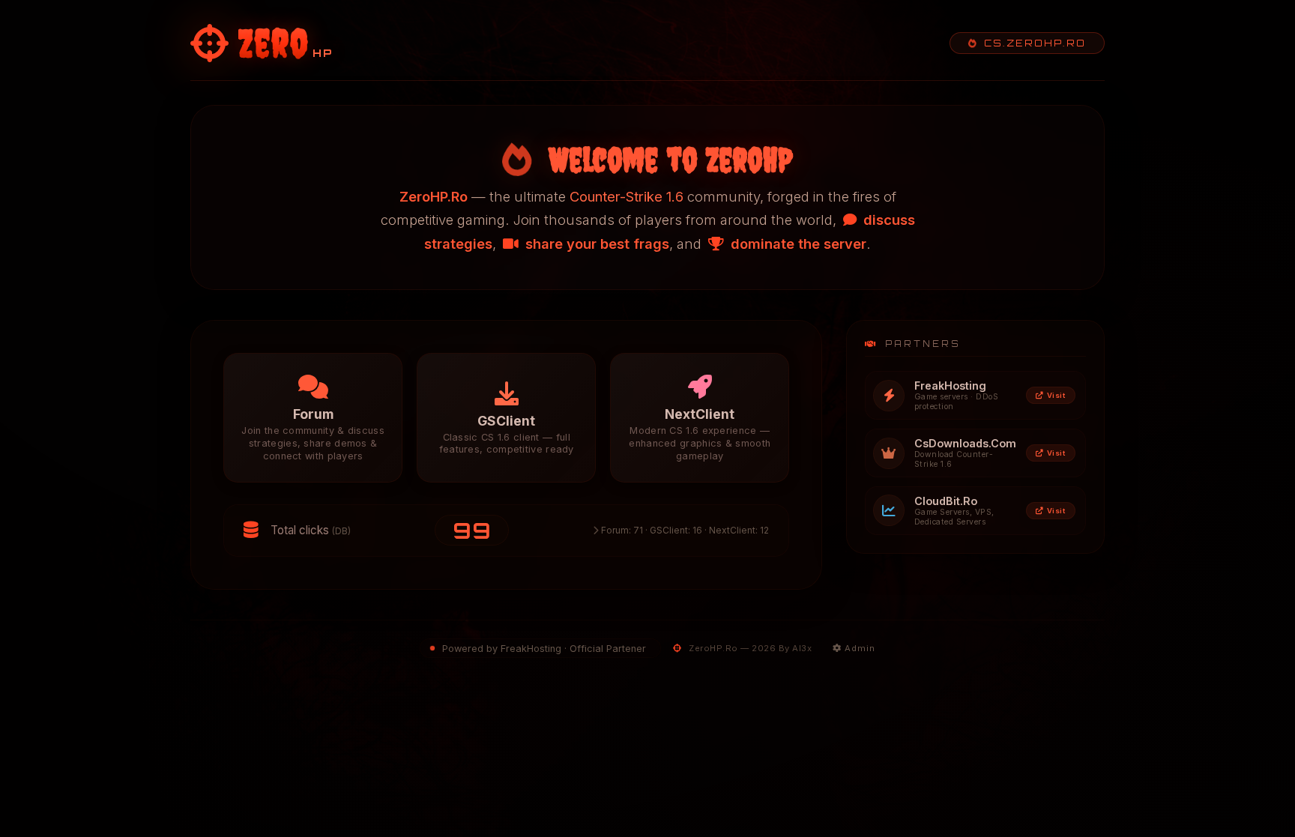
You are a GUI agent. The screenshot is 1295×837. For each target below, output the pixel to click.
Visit (1056, 395)
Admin (858, 648)
